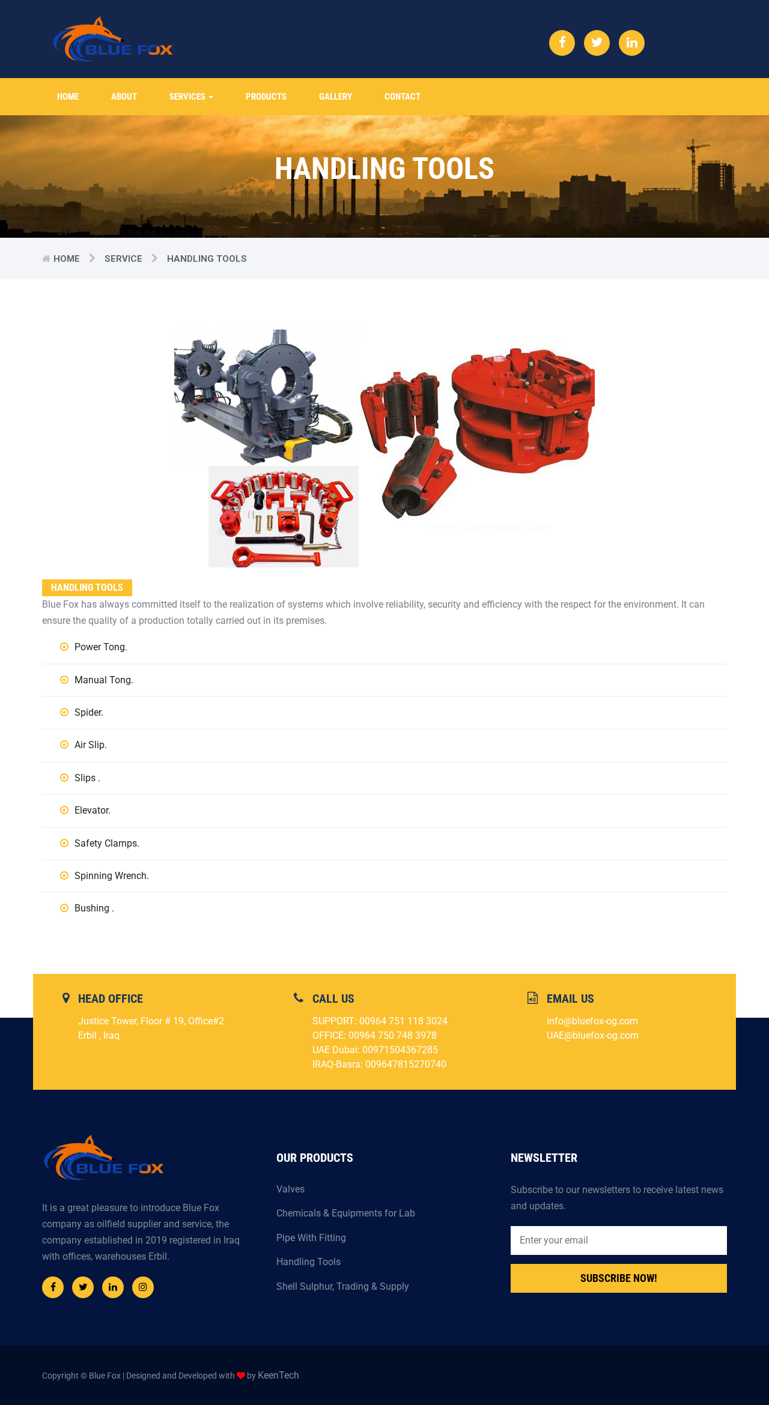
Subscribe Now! (618, 1278)
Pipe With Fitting (311, 1237)
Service (123, 258)
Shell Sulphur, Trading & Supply (342, 1286)
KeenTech (278, 1375)
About (124, 96)
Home (68, 96)
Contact (402, 96)
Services (188, 96)
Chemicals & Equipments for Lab (345, 1213)
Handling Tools (308, 1262)
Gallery (335, 96)
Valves (290, 1189)
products (266, 96)
